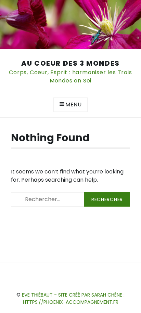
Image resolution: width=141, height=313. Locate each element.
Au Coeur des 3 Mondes (70, 63)
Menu (73, 104)
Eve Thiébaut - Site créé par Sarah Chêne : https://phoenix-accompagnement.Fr (73, 298)
